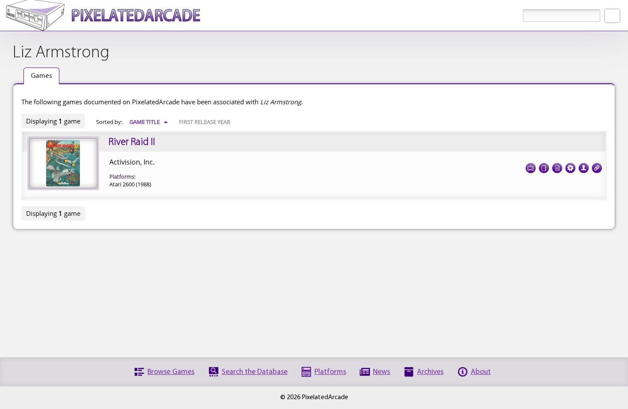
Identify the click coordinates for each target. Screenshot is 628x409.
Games (41, 75)
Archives (430, 372)
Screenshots (530, 168)
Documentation (557, 168)
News (381, 372)
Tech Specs (570, 168)
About (481, 372)
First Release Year (204, 122)
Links (597, 168)
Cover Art (544, 168)
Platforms (330, 372)
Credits (583, 168)
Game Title (148, 122)
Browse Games (170, 372)
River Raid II (132, 142)
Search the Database (255, 372)
